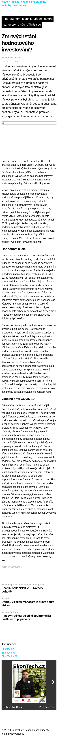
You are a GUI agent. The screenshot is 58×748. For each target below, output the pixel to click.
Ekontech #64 (9, 649)
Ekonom (15, 18)
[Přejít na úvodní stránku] (29, 8)
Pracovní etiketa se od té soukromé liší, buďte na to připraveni (26, 617)
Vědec (38, 18)
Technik (27, 18)
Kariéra (48, 18)
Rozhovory (9, 24)
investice (15, 57)
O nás (21, 24)
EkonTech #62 (9, 656)
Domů (7, 18)
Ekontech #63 (9, 652)
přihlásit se (34, 24)
